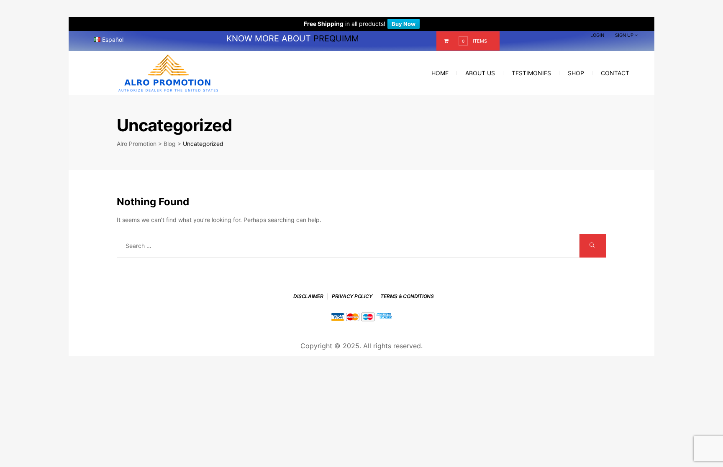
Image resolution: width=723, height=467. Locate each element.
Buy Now (403, 23)
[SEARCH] (592, 246)
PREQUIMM (336, 38)
